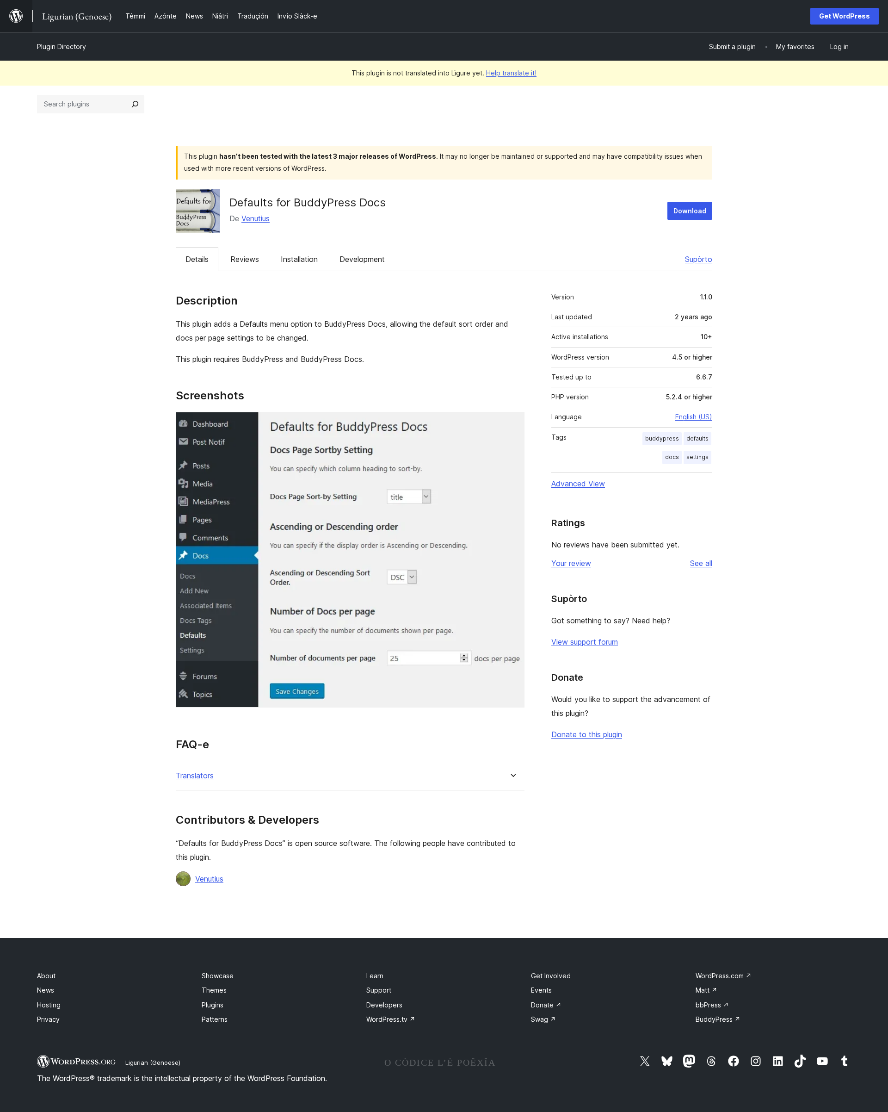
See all (701, 563)
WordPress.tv (390, 1019)
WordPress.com (724, 976)
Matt (706, 990)
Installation (299, 259)
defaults (697, 438)
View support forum (584, 641)
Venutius (255, 218)
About (46, 976)
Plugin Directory (61, 46)
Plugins (212, 1005)
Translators (195, 775)
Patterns (215, 1019)
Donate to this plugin (586, 734)
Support (378, 990)
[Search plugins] (135, 104)
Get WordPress (844, 16)
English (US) (693, 417)
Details (197, 259)
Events (541, 990)
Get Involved (551, 976)
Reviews (244, 259)
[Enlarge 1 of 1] (512, 424)
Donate (546, 1005)
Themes (214, 990)
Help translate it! (511, 73)
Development (362, 259)
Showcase (218, 976)
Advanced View (578, 483)
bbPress (712, 1005)
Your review (571, 563)
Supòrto (698, 259)
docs (672, 456)
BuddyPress (718, 1019)
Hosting (49, 1005)
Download (689, 211)
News (45, 990)
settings (697, 456)
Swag (543, 1019)
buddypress (662, 438)
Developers (384, 1005)
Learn (374, 976)
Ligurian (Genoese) (152, 1062)
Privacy (48, 1019)
